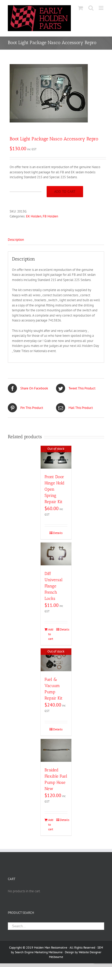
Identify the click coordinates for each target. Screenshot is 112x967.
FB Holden (50, 216)
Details (58, 533)
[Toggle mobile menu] (101, 8)
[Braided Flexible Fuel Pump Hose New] (56, 750)
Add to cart (65, 191)
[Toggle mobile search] (91, 8)
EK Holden (33, 216)
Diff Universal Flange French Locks (54, 586)
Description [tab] (16, 239)
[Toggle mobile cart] (80, 8)
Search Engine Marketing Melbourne (39, 952)
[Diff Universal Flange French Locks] (56, 554)
